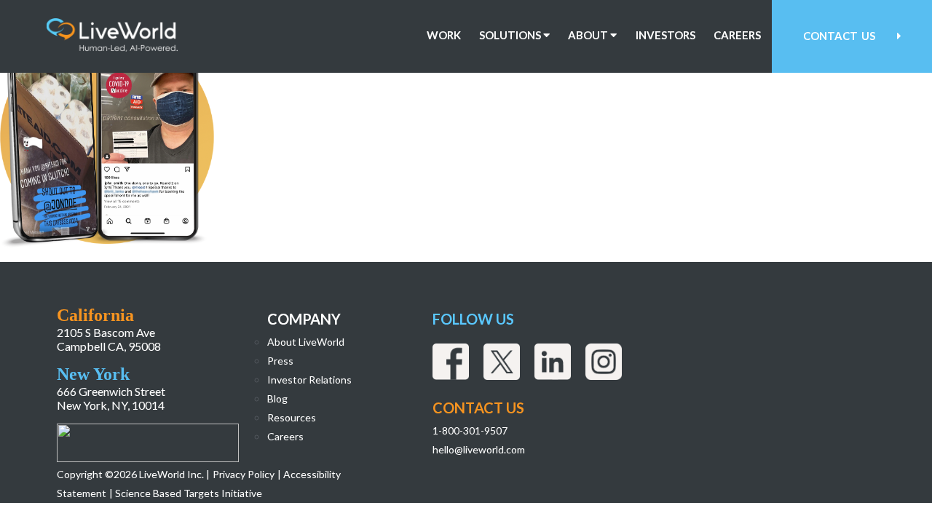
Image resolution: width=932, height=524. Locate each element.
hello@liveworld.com (479, 449)
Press (280, 360)
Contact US (478, 407)
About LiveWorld (305, 342)
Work (444, 35)
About (589, 35)
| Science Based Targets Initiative (185, 493)
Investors (665, 35)
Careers (737, 35)
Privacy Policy (244, 474)
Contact (839, 35)
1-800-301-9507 (470, 430)
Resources (291, 417)
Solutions (511, 35)
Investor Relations (309, 379)
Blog (277, 398)
